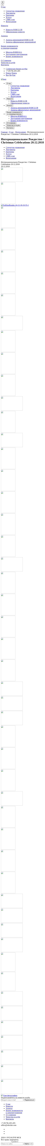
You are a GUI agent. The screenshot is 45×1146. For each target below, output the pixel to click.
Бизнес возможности (14, 56)
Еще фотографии (10, 1095)
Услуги (9, 17)
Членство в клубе (8, 63)
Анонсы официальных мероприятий (21, 42)
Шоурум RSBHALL (14, 52)
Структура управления (15, 11)
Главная (4, 132)
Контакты (5, 65)
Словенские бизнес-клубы (16, 69)
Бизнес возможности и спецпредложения (9, 47)
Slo (10, 75)
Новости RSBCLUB (14, 30)
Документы (10, 13)
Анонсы (4, 36)
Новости (4, 26)
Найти (27, 1144)
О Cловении (6, 60)
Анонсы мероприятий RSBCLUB (19, 40)
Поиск (8, 73)
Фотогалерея (11, 22)
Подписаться (29, 1100)
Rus (7, 75)
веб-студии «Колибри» (26, 1141)
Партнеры (10, 15)
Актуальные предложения (16, 54)
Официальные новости (15, 32)
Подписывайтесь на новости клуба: (15, 1098)
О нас (3, 7)
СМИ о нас (10, 19)
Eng (13, 75)
